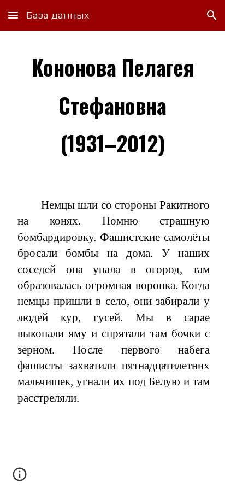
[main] (112, 105)
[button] (13, 15)
